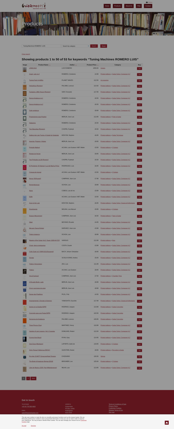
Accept (24, 426)
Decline (33, 426)
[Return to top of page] (167, 423)
